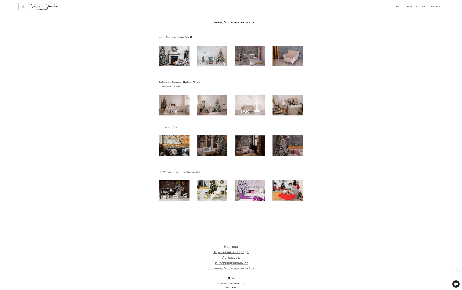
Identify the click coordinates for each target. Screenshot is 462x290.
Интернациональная (231, 263)
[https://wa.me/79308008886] (233, 278)
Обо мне (410, 6)
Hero (397, 6)
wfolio (234, 287)
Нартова (231, 246)
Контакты (435, 6)
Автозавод (231, 257)
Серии (422, 6)
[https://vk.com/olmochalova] (229, 278)
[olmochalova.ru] (38, 6)
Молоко (162, 37)
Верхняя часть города (231, 252)
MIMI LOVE (163, 172)
